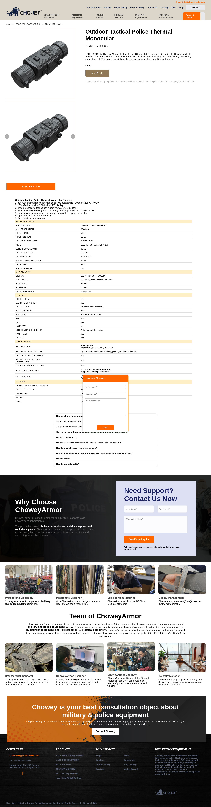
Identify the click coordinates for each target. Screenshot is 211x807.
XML (94, 803)
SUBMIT (105, 428)
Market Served (94, 7)
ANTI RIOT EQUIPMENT (78, 16)
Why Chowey (120, 7)
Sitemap (87, 803)
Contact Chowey (105, 731)
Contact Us (152, 7)
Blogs (182, 7)
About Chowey (136, 7)
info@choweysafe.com (193, 2)
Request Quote (190, 16)
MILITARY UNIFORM (119, 16)
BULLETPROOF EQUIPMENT (51, 16)
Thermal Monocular (54, 24)
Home (7, 24)
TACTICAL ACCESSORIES (166, 16)
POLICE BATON (100, 16)
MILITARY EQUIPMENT (141, 16)
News (174, 7)
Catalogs (164, 7)
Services (107, 7)
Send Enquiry (97, 73)
